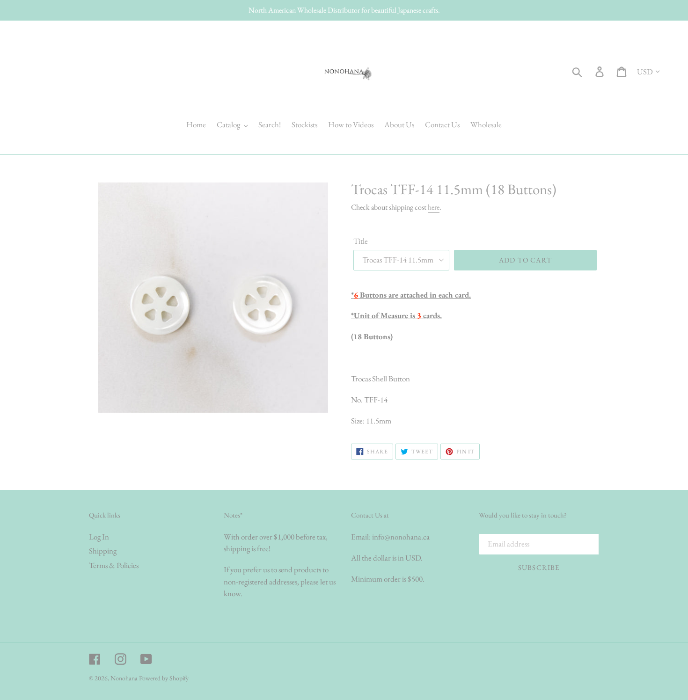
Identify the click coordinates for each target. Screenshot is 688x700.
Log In (99, 537)
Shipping (103, 551)
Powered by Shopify (164, 678)
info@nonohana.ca (401, 537)
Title (360, 241)
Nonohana (124, 678)
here (433, 207)
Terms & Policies (114, 565)
